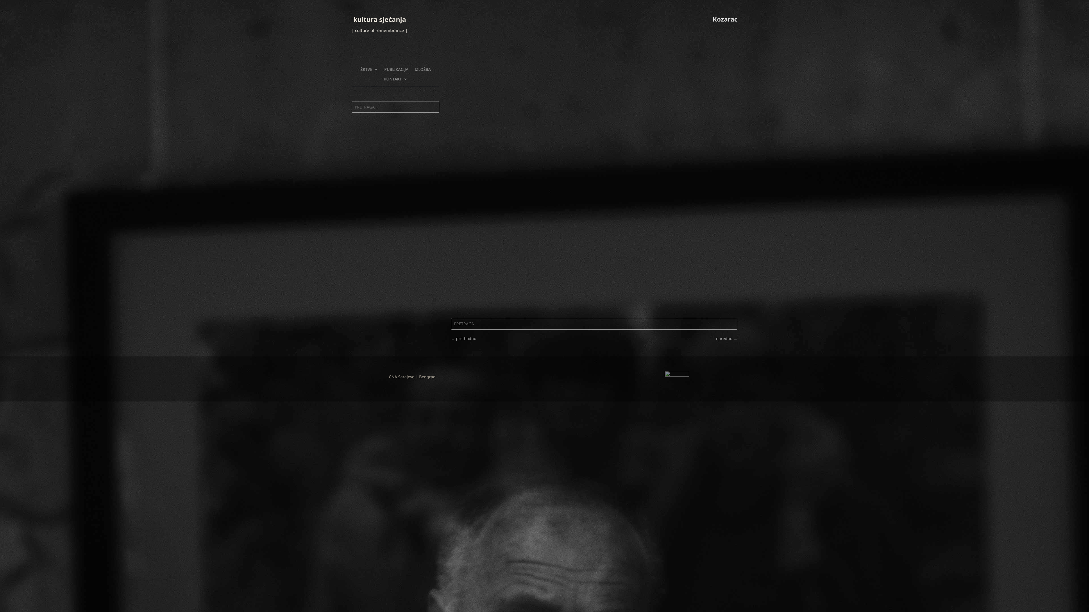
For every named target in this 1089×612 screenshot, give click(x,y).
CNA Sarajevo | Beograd (412, 376)
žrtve (366, 69)
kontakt (393, 79)
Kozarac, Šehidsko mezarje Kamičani (498, 235)
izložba (423, 69)
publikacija (396, 69)
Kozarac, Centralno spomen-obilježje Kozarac (509, 283)
